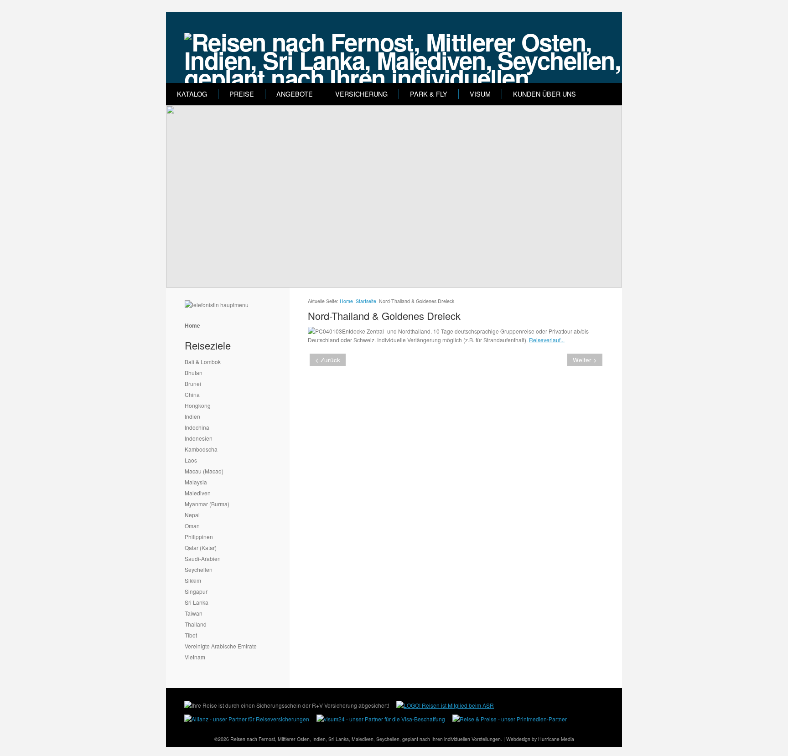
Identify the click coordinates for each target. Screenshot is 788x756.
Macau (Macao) (204, 471)
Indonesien (199, 438)
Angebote (294, 93)
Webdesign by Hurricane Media (540, 738)
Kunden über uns (544, 93)
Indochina (197, 427)
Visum (480, 93)
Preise (241, 93)
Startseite (366, 301)
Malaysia (196, 482)
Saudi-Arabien (203, 558)
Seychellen (199, 569)
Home (192, 325)
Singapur (196, 591)
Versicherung (361, 93)
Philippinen (199, 536)
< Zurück (327, 359)
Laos (191, 460)
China (192, 394)
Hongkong (198, 405)
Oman (192, 526)
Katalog (192, 93)
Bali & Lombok (203, 361)
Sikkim (193, 580)
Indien (192, 416)
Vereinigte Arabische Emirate (221, 646)
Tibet (191, 635)
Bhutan (193, 372)
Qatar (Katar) (201, 547)
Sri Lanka (196, 602)
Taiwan (193, 613)
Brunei (193, 383)
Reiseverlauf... (547, 340)
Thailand (196, 624)
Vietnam (195, 657)
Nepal (192, 515)
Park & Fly (428, 93)
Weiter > (585, 359)
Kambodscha (201, 449)
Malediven (198, 493)
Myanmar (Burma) (207, 504)
